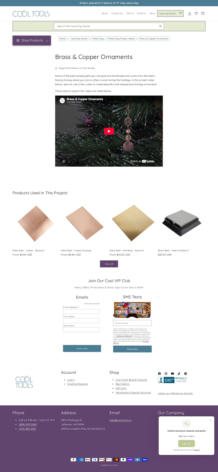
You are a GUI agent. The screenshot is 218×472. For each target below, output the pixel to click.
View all (109, 263)
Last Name (68, 325)
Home (62, 38)
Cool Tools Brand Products (131, 379)
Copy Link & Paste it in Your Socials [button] (77, 68)
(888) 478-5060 (28, 424)
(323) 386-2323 (27, 428)
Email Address (71, 307)
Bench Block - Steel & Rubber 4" (173, 250)
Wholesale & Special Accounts (133, 392)
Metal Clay (98, 38)
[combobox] (109, 26)
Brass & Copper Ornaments (154, 38)
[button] (180, 12)
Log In (71, 379)
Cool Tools (112, 465)
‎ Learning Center (79, 38)
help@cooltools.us (120, 420)
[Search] (160, 26)
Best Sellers (122, 383)
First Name (68, 316)
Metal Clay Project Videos (122, 38)
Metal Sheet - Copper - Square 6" (29, 250)
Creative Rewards (77, 383)
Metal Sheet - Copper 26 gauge (76, 250)
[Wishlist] (196, 13)
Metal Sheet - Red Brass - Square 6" (127, 250)
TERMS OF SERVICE (124, 336)
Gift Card (121, 388)
